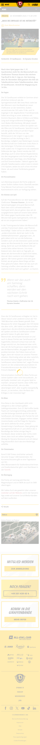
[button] (29, 5)
